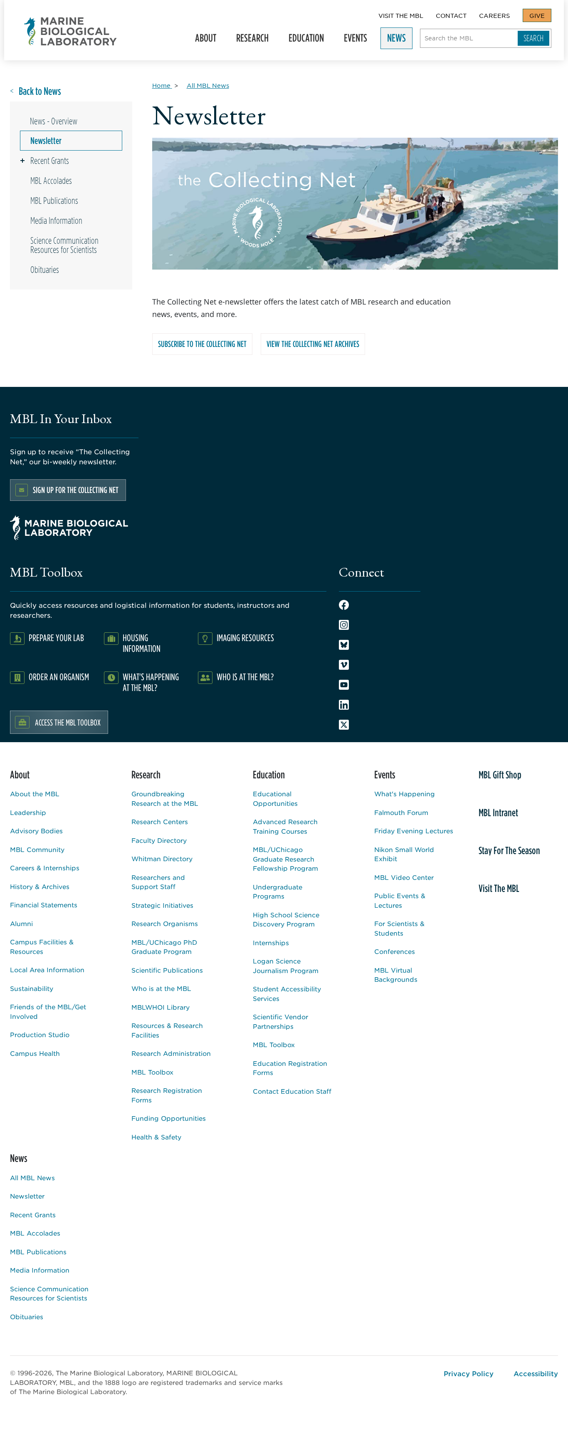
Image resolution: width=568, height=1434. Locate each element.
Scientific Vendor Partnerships (280, 1021)
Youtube (344, 685)
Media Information (56, 220)
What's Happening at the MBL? (151, 682)
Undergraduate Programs (277, 891)
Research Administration (171, 1053)
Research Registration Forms (166, 1095)
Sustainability (31, 988)
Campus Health (35, 1053)
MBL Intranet (498, 812)
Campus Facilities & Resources (42, 946)
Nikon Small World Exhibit (404, 854)
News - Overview (53, 121)
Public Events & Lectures (399, 900)
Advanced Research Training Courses (285, 826)
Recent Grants (49, 161)
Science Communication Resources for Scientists (64, 245)
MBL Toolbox (152, 1072)
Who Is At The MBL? (245, 676)
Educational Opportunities (275, 798)
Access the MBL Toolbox (68, 722)
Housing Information (142, 643)
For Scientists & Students (399, 928)
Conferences (394, 951)
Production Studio (39, 1034)
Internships (271, 942)
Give (537, 15)
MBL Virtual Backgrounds (395, 974)
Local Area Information (47, 969)
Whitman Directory (162, 858)
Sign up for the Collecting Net (76, 490)
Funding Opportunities (168, 1118)
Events (352, 40)
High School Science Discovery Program (286, 919)
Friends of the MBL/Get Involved (48, 1011)
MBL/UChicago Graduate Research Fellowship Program (285, 858)
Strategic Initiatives (162, 905)
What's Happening (404, 793)
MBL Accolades (51, 181)
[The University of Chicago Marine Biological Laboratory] (71, 31)
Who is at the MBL (161, 988)
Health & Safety (156, 1137)
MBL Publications (54, 201)
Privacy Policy (469, 1373)
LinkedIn (344, 705)
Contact (451, 15)
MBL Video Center (404, 877)
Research (249, 40)
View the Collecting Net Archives (313, 344)
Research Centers (159, 821)
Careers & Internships (44, 868)
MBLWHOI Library (160, 1007)
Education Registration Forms (290, 1068)
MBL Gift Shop (500, 774)
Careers (494, 15)
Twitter (344, 725)
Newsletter (46, 140)
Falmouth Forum (401, 812)
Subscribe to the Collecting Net (202, 344)
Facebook (344, 605)
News (393, 40)
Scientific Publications (167, 970)
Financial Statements (43, 905)
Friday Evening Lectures (413, 831)
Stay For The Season (509, 850)
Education (303, 40)
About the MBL (34, 793)
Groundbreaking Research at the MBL (164, 798)
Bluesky (344, 645)
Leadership (28, 812)
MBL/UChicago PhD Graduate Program (164, 947)
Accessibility (536, 1373)
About (202, 40)
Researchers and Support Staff (158, 882)
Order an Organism (59, 676)
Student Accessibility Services (287, 993)
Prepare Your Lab (56, 637)
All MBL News (32, 1177)
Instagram (344, 625)
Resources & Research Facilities (167, 1030)
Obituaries (44, 270)
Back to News (40, 91)
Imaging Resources (245, 637)
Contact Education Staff (292, 1091)
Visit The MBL (400, 15)
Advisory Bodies (36, 831)
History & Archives (39, 886)
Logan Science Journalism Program (286, 965)
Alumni (21, 923)
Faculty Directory (159, 840)
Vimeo (344, 665)
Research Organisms (164, 923)
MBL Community (37, 849)
